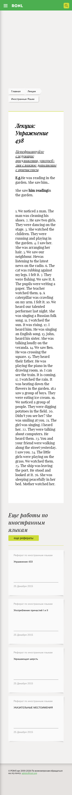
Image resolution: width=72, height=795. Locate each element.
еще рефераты (23, 538)
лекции (32, 91)
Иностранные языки (22, 99)
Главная (16, 91)
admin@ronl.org (29, 773)
